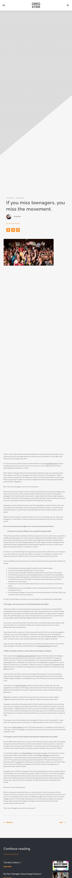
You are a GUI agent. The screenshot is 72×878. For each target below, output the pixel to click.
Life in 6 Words (43, 755)
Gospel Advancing (50, 463)
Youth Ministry (20, 198)
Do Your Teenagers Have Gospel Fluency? (22, 874)
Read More (8, 866)
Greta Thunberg (20, 685)
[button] (67, 5)
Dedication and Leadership (26, 656)
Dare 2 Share (17, 727)
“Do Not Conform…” (13, 862)
